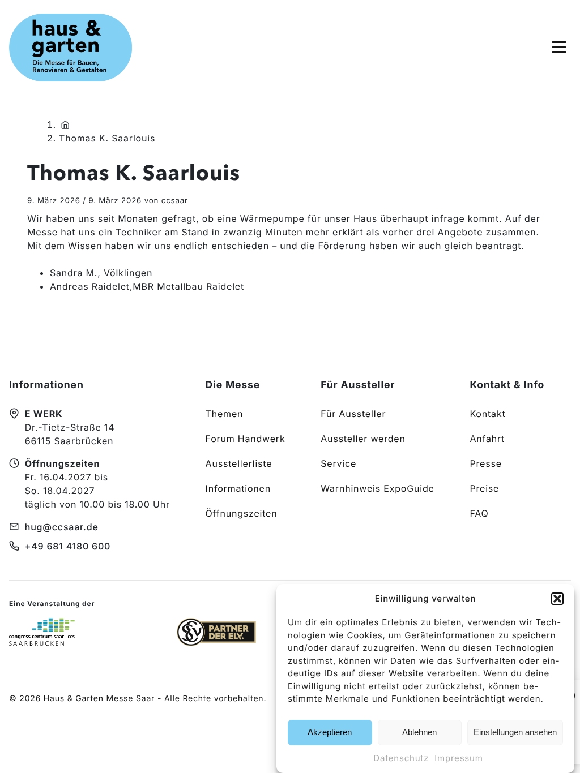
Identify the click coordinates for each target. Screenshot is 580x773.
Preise (484, 488)
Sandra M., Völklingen (101, 272)
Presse (485, 463)
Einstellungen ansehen (515, 732)
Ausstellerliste (239, 463)
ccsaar (174, 200)
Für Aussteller (353, 413)
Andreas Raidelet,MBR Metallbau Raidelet (147, 286)
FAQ (479, 513)
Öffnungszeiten (242, 513)
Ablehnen (419, 732)
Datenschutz (401, 758)
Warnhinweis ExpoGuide (377, 488)
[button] (557, 598)
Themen (225, 413)
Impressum (458, 758)
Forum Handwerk (245, 438)
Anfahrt (487, 438)
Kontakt (487, 413)
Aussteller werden (363, 438)
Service (338, 463)
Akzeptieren (330, 732)
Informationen (238, 488)
